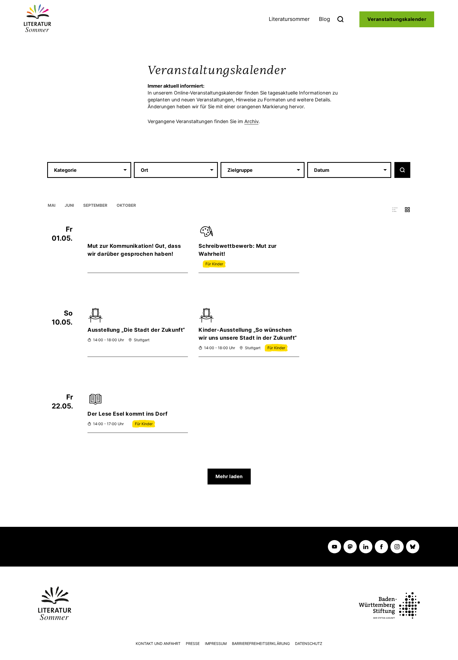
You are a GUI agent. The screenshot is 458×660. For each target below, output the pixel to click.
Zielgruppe (240, 170)
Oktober (126, 205)
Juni (69, 205)
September (95, 205)
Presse (193, 643)
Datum (321, 170)
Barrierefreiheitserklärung (261, 643)
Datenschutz (308, 643)
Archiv (251, 121)
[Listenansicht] (395, 209)
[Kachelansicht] (407, 209)
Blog (324, 19)
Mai (51, 205)
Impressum (216, 643)
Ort (144, 170)
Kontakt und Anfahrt (158, 643)
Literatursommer (289, 19)
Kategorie (65, 170)
